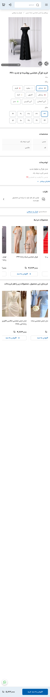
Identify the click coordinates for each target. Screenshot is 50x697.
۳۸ (29, 114)
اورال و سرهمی (17, 13)
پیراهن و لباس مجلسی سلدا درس (37, 13)
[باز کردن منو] (46, 5)
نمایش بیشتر (45, 181)
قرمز (16, 88)
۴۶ (37, 120)
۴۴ (45, 120)
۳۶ (37, 114)
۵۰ (21, 120)
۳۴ (45, 114)
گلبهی (30, 95)
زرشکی (40, 95)
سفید (28, 88)
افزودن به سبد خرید (35, 692)
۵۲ (13, 120)
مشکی (40, 88)
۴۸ (29, 120)
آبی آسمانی (41, 101)
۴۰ (21, 114)
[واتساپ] (4, 682)
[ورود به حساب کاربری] (10, 4)
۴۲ (13, 114)
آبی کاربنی (28, 101)
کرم (18, 95)
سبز (14, 101)
